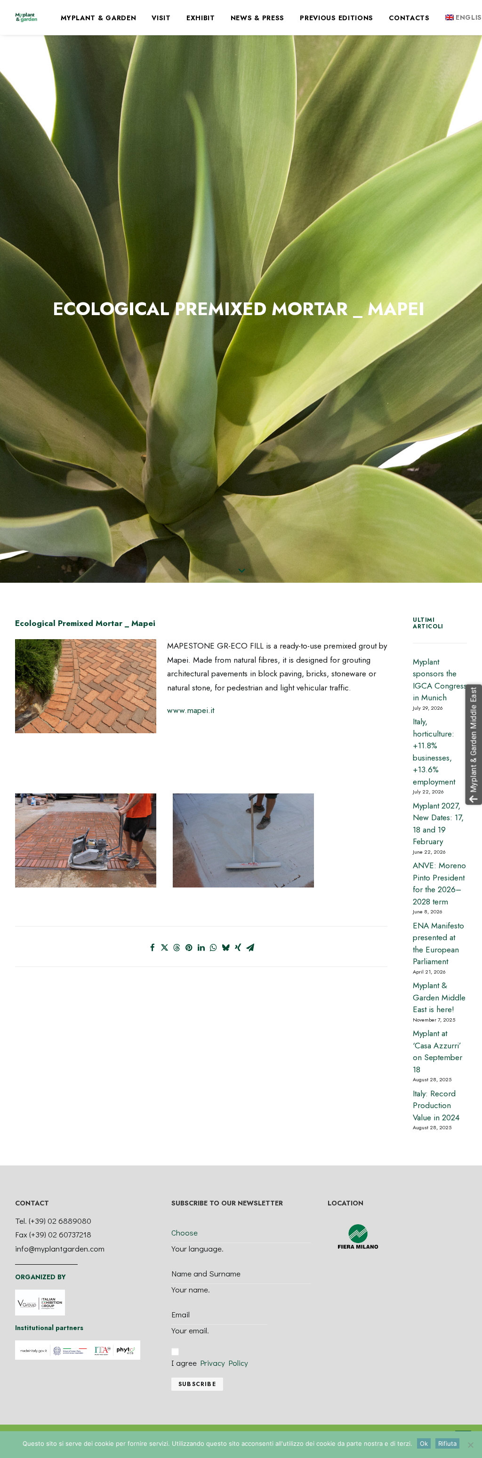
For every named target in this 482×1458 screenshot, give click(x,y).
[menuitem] (98, 17)
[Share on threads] (177, 947)
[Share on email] (250, 947)
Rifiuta (447, 1443)
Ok (424, 1443)
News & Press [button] (257, 18)
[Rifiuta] (470, 1445)
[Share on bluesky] (226, 947)
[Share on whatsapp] (213, 947)
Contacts (409, 18)
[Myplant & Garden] (26, 17)
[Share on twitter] (164, 947)
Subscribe (197, 1384)
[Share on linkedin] (201, 947)
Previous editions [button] (336, 18)
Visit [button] (161, 18)
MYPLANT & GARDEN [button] (98, 18)
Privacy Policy (224, 1362)
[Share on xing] (238, 947)
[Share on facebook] (152, 947)
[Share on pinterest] (189, 947)
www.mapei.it (190, 710)
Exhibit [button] (200, 18)
